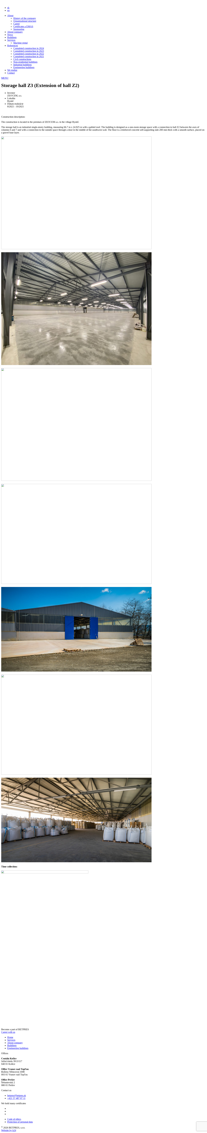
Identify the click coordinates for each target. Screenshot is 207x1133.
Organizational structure (24, 21)
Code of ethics (14, 1119)
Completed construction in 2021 (28, 56)
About (10, 15)
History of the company (24, 18)
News (10, 34)
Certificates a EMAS (23, 26)
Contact (11, 73)
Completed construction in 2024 (28, 48)
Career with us (8, 1032)
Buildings (12, 37)
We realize (12, 70)
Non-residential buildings (25, 62)
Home (10, 1037)
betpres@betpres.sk (16, 1095)
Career (16, 23)
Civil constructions (22, 59)
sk (8, 7)
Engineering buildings (23, 67)
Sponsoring (18, 29)
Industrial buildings (22, 64)
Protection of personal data (20, 1122)
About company (15, 32)
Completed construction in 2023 (28, 51)
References (12, 45)
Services (11, 40)
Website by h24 (8, 1130)
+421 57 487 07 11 (16, 1098)
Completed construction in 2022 (28, 53)
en (8, 10)
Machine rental (20, 43)
